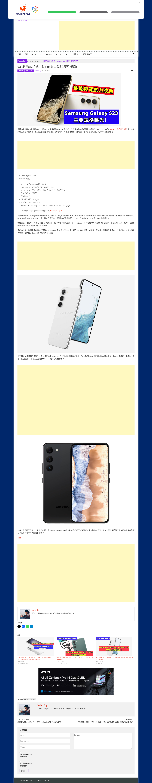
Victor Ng (38, 70)
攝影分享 (76, 54)
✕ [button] (139, 3)
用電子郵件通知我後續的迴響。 (26, 755)
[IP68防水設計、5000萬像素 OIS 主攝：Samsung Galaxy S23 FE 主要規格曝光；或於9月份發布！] (36, 646)
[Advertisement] (97, 35)
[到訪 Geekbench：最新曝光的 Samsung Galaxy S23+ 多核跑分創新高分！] (114, 646)
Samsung (33, 699)
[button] (62, 12)
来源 (19, 538)
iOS (41, 54)
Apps (67, 54)
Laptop (34, 54)
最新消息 (29, 71)
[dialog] (76, 9)
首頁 (19, 54)
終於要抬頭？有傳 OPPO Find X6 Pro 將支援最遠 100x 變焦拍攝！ (40, 722)
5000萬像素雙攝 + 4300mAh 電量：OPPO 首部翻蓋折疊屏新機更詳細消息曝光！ (106, 722)
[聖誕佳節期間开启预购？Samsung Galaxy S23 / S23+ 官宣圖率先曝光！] (75, 646)
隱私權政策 (87, 54)
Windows (59, 54)
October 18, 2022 (57, 210)
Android (49, 54)
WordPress (29, 780)
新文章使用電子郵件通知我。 (26, 764)
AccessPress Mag (43, 780)
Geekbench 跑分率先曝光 (118, 129)
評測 (26, 54)
